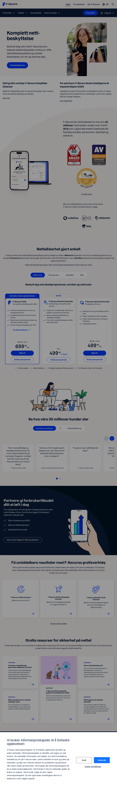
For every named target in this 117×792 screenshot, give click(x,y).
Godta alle (102, 760)
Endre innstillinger (93, 766)
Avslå (84, 760)
